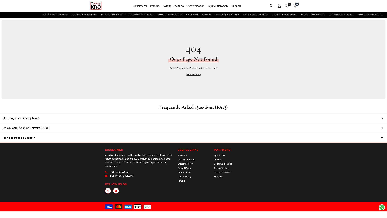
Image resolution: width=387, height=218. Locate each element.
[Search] (271, 6)
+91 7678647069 (119, 171)
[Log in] (279, 6)
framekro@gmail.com (122, 175)
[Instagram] (116, 191)
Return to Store (194, 74)
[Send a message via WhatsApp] (381, 207)
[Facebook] (108, 191)
